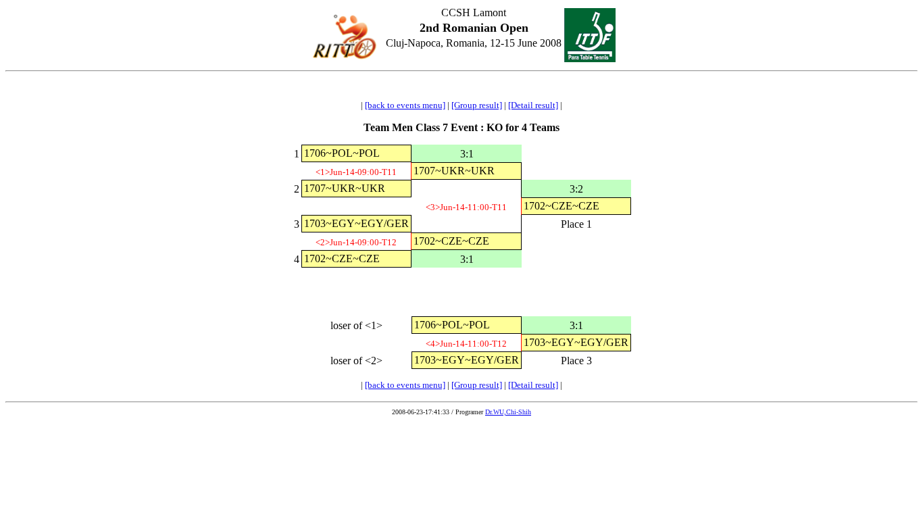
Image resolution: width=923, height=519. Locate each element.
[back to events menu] (405, 105)
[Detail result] (533, 105)
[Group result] (476, 105)
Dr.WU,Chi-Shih (508, 412)
